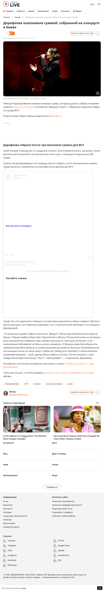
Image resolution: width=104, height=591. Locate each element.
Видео (79, 11)
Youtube (11, 540)
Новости (21, 11)
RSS (59, 560)
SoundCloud (63, 555)
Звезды (18, 17)
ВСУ (26, 384)
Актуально (8, 443)
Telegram (12, 545)
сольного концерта (23, 106)
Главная (6, 17)
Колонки (65, 11)
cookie (23, 588)
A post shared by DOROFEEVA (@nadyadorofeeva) (48, 271)
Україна (9, 11)
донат (70, 384)
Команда (7, 519)
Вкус (5, 453)
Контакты (7, 508)
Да (100, 588)
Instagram (56, 115)
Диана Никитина (18, 394)
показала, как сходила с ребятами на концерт (69, 372)
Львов (55, 464)
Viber (10, 550)
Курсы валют (9, 523)
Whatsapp (12, 565)
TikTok (61, 540)
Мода (54, 475)
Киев (5, 464)
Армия (31, 11)
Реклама (7, 512)
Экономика (43, 11)
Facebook (12, 560)
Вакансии (7, 505)
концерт (37, 384)
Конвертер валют (11, 527)
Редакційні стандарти (62, 512)
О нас (6, 501)
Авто (54, 443)
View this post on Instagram (18, 226)
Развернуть (52, 487)
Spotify (61, 550)
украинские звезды (54, 384)
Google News (64, 545)
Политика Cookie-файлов (63, 516)
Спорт (55, 11)
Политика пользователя (63, 501)
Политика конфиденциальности (67, 505)
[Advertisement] (52, 131)
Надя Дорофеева (12, 384)
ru (92, 4)
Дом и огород (59, 453)
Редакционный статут (62, 508)
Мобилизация (10, 475)
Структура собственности (15, 516)
